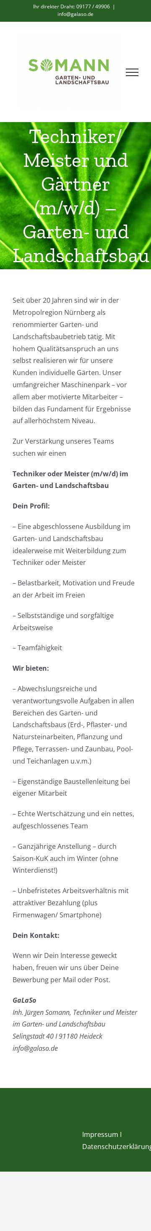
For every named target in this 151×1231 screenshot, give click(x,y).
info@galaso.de (75, 14)
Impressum (100, 1134)
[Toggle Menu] (132, 72)
